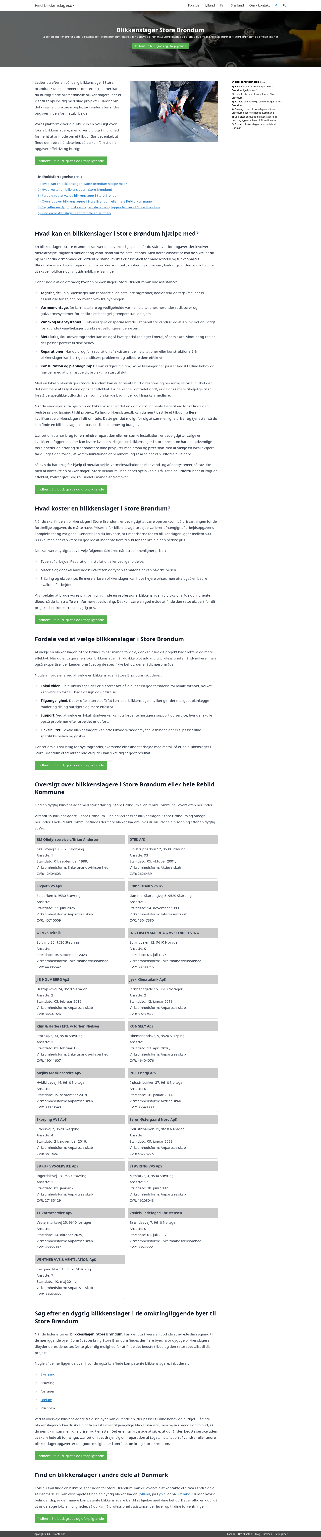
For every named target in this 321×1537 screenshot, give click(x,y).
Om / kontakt (259, 5)
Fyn (223, 5)
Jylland (210, 5)
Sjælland (237, 5)
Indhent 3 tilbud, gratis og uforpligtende (160, 46)
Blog (257, 1533)
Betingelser (281, 1533)
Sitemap (267, 1533)
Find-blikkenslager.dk (55, 5)
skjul (79, 177)
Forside (193, 5)
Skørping (48, 1374)
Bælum (46, 1399)
